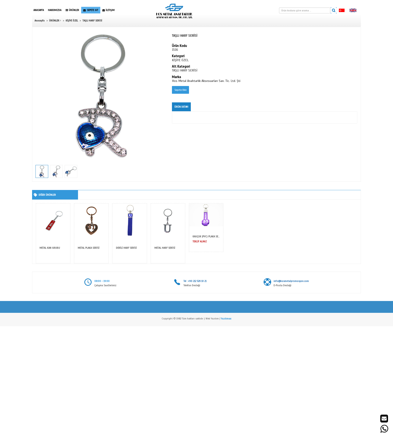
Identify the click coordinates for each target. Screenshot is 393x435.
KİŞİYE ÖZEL (72, 20)
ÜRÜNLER (54, 20)
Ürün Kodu (179, 46)
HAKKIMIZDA (54, 10)
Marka (176, 77)
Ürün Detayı (181, 106)
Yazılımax (226, 318)
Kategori (178, 56)
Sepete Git (92, 10)
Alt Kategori (181, 66)
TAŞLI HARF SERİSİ (92, 20)
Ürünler (74, 10)
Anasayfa (38, 10)
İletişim (110, 10)
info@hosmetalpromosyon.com (291, 281)
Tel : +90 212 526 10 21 (195, 281)
